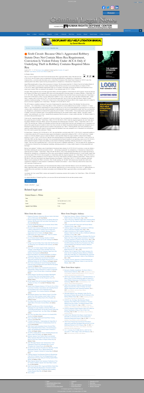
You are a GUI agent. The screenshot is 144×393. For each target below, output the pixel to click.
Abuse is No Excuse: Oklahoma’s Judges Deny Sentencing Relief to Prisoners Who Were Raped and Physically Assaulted (79, 220)
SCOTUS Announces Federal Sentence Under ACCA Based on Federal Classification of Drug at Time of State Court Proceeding (79, 310)
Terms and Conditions (76, 384)
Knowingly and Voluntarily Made (77, 298)
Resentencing (86, 296)
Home (28, 34)
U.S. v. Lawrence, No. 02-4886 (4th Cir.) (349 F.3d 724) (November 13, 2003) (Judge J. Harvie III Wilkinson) (78, 330)
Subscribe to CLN (94, 381)
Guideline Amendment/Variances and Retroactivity (74, 275)
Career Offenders (33, 71)
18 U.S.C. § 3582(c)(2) (89, 273)
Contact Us (73, 381)
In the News (42, 34)
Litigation (49, 34)
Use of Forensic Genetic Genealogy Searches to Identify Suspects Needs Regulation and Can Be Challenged (41, 238)
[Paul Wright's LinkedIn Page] (116, 6)
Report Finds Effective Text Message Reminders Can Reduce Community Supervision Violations (42, 255)
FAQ (72, 383)
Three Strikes (76, 326)
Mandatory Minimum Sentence (78, 273)
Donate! (85, 34)
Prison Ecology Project (95, 384)
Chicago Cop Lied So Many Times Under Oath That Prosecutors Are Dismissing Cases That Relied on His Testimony (43, 243)
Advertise (79, 34)
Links (56, 34)
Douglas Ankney (41, 70)
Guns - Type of (90, 306)
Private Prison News (76, 386)
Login (135, 2)
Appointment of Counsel (89, 271)
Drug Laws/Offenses (89, 311)
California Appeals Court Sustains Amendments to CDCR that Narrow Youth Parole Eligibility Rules (79, 228)
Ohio (52, 71)
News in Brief (31, 372)
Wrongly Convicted (94, 386)
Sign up (140, 2)
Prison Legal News (50, 384)
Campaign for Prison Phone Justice (54, 386)
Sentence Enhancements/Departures (76, 283)
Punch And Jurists (71, 333)
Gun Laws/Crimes (78, 290)
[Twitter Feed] (108, 6)
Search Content (93, 34)
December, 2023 (61, 70)
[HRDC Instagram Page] (112, 6)
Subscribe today (54, 48)
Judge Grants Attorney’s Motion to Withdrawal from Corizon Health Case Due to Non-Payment (78, 217)
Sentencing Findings (68, 313)
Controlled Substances (83, 281)
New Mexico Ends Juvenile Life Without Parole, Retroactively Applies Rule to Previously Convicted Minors (42, 302)
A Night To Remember (105, 34)
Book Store (71, 34)
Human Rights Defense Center (53, 383)
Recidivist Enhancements (81, 320)
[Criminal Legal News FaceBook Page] (103, 6)
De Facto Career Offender (42, 71)
